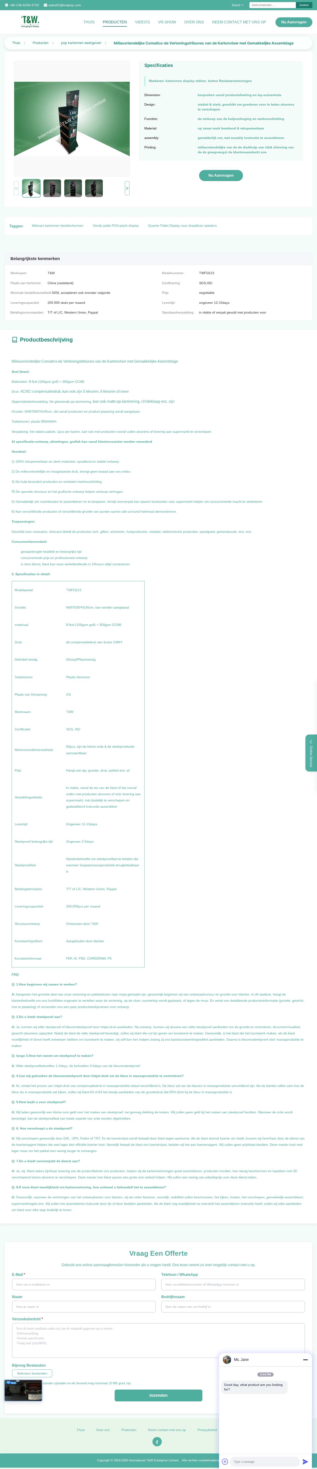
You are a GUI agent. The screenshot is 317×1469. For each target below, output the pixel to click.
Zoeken (304, 5)
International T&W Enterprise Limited (153, 1460)
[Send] (305, 1461)
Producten (115, 22)
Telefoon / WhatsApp (179, 1275)
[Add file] (225, 1461)
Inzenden (158, 1395)
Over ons (194, 22)
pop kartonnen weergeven (81, 43)
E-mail (18, 1275)
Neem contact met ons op (167, 1430)
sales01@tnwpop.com (65, 5)
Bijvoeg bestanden (29, 1365)
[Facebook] (157, 1441)
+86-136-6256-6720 (24, 5)
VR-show (167, 22)
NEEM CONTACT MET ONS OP (239, 22)
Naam (17, 1297)
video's (142, 22)
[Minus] (305, 1359)
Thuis (89, 22)
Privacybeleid (207, 1430)
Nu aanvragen (294, 22)
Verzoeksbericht (27, 1319)
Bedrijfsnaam (173, 1297)
